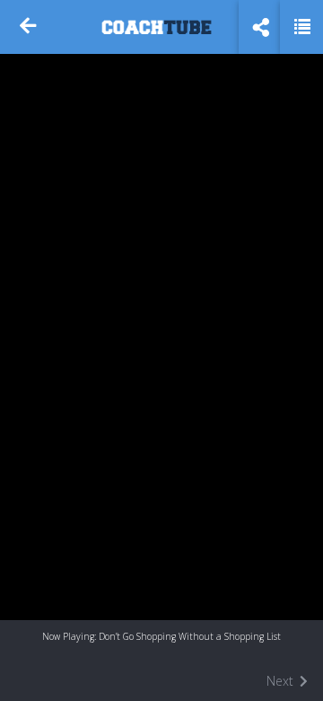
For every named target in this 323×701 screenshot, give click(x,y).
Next (281, 680)
